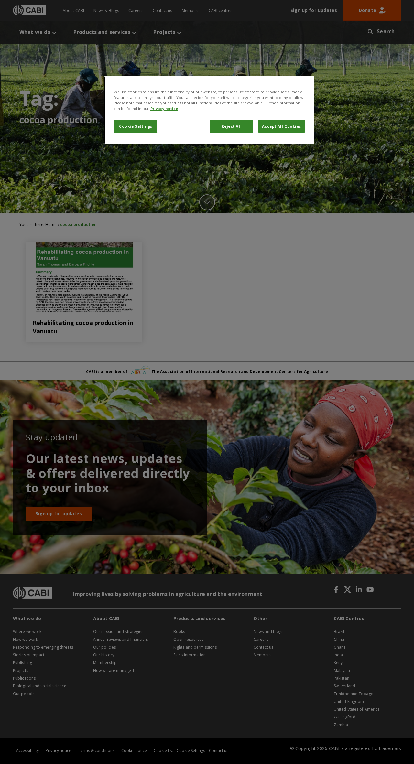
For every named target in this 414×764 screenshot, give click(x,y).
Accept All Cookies (281, 126)
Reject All (232, 126)
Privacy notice (164, 108)
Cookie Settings (135, 126)
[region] (209, 110)
